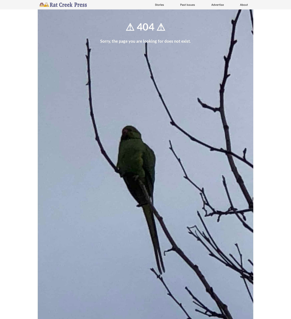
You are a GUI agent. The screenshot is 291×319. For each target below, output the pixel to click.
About (244, 4)
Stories (159, 4)
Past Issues (187, 4)
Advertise (217, 4)
